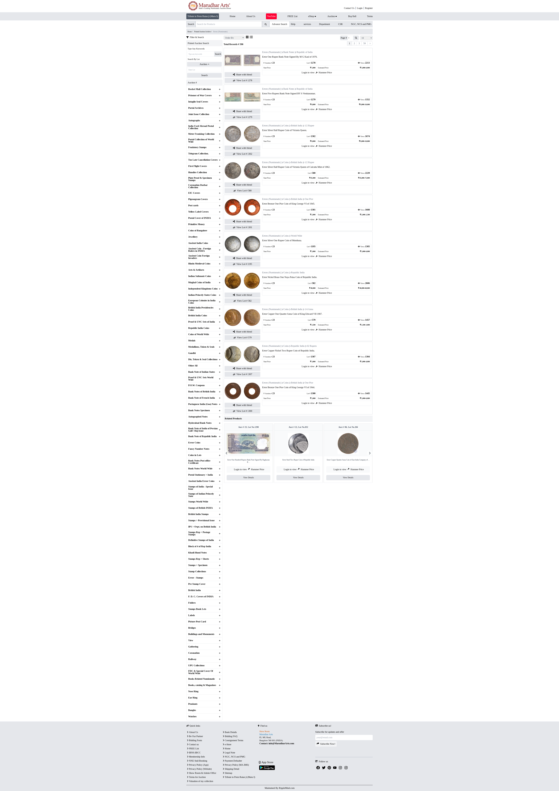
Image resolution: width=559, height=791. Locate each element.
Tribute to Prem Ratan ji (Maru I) (202, 16)
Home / (190, 32)
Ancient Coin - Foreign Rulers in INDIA (199, 249)
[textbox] (286, 740)
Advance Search (279, 24)
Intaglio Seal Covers (198, 102)
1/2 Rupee (309, 125)
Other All (192, 366)
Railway (192, 659)
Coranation (194, 653)
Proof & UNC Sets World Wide (200, 378)
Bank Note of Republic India (202, 436)
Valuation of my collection (201, 781)
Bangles (192, 710)
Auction (203, 64)
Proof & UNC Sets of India (201, 322)
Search (218, 54)
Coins (286, 125)
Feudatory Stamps (197, 147)
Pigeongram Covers (198, 199)
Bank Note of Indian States (201, 372)
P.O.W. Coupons (196, 385)
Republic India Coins (198, 328)
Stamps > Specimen (197, 565)
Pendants (192, 704)
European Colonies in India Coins (201, 301)
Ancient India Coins (198, 243)
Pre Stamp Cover (196, 584)
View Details (248, 477)
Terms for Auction (197, 777)
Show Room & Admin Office (202, 773)
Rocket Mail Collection (199, 89)
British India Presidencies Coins (200, 309)
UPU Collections (196, 665)
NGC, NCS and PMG (361, 24)
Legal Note (230, 752)
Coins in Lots (194, 455)
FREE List (194, 748)
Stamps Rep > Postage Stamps (199, 533)
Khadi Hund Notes (197, 553)
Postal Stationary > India (200, 475)
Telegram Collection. (198, 153)
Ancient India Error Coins (201, 481)
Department (324, 24)
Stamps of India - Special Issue (200, 488)
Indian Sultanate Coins (199, 276)
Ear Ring (192, 698)
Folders (192, 603)
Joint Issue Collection (198, 114)
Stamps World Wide (198, 502)
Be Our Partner (196, 736)
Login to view (308, 72)
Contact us (194, 744)
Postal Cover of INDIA (199, 218)
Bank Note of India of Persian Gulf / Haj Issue (203, 429)
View (190, 640)
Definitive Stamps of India (201, 540)
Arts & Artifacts (196, 270)
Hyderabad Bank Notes (200, 423)
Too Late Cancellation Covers (203, 160)
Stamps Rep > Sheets (198, 559)
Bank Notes (288, 52)
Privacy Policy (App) (198, 765)
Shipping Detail (232, 769)
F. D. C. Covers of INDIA (201, 596)
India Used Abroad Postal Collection (201, 127)
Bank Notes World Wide (200, 468)
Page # (344, 38)
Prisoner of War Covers (200, 95)
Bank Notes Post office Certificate (199, 462)
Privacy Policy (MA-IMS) (237, 765)
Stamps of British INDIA (200, 508)
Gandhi (192, 353)
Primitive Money (196, 224)
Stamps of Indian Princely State (201, 495)
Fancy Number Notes (198, 449)
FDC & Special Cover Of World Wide (200, 672)
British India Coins (197, 315)
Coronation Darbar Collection (198, 186)
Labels (191, 615)
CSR (340, 24)
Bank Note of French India (201, 398)
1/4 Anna (309, 309)
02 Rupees (312, 346)
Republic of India (305, 52)
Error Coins (194, 442)
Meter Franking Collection (201, 134)
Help (293, 24)
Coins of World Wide (198, 334)
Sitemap (228, 773)
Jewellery (193, 237)
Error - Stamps (195, 578)
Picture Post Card (197, 621)
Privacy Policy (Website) (200, 769)
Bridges (192, 628)
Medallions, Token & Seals (201, 347)
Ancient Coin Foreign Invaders (199, 257)
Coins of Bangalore (197, 230)
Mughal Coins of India (199, 282)
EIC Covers (194, 193)
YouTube (271, 16)
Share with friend (244, 74)
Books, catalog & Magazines (202, 685)
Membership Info (197, 756)
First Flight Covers (197, 166)
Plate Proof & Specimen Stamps (200, 179)
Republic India (298, 272)
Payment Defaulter (233, 761)
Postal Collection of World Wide (201, 140)
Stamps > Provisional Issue (201, 520)
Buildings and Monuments (201, 634)
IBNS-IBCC (195, 752)
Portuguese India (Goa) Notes (202, 404)
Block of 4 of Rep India (199, 546)
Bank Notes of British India (201, 391)
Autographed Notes (198, 417)
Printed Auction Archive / (203, 32)
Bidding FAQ (231, 736)
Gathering (193, 647)
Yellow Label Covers (198, 212)
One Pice (309, 199)
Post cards (193, 205)
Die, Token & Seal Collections (202, 359)
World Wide (296, 236)
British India (194, 590)
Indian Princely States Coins (202, 295)
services (307, 24)
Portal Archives (196, 108)
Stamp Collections (197, 571)
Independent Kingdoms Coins (203, 289)
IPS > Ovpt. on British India (202, 527)
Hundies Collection (197, 172)
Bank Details (231, 732)
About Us (193, 732)
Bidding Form (195, 740)
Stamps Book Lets (197, 609)
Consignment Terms (234, 740)
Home (227, 748)
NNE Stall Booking (198, 761)
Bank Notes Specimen (199, 410)
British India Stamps (198, 514)
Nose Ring (193, 691)
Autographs (194, 120)
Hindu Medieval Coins (199, 264)
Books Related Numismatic (201, 679)
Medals (191, 340)
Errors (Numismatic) (271, 52)
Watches (192, 716)
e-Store (228, 744)
